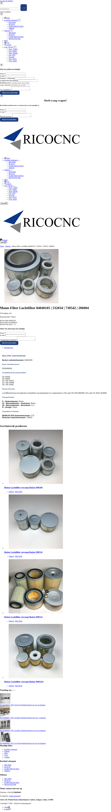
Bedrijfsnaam (4, 83)
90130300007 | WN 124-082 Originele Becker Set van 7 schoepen (23, 718)
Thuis (8, 158)
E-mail (3, 76)
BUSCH (12, 164)
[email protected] (14, 796)
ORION (11, 168)
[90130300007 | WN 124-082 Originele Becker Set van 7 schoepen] (5, 716)
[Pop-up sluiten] (1, 65)
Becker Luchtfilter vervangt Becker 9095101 (24, 681)
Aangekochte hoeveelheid (9, 80)
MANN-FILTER (14, 178)
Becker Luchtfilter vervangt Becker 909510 (23, 552)
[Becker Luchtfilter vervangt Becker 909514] (36, 613)
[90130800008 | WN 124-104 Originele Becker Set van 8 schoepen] (5, 741)
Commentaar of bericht (8, 340)
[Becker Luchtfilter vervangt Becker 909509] (36, 483)
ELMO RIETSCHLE (16, 166)
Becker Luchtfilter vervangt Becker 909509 (23, 487)
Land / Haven (4, 85)
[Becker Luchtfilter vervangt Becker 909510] (36, 548)
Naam (2, 74)
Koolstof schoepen (10, 160)
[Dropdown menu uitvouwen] (19, 160)
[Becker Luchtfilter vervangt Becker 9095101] (36, 677)
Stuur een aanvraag (9, 93)
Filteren (7, 170)
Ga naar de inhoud (6, 1)
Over (7, 182)
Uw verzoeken (5, 90)
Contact (8, 184)
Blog (6, 180)
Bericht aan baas (6, 116)
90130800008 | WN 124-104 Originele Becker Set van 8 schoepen (23, 743)
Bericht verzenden (9, 119)
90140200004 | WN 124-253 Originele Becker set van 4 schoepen (22, 705)
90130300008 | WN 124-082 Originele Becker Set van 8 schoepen (23, 731)
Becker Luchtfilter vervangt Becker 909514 (23, 617)
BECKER (12, 162)
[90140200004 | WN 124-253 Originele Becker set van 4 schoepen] (5, 703)
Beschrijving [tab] (8, 348)
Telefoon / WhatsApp (7, 78)
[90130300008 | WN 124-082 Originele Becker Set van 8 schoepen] (5, 729)
